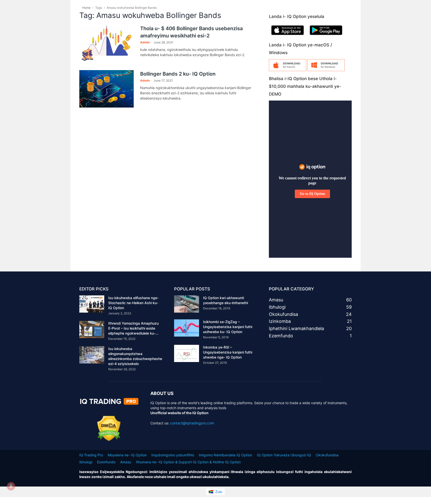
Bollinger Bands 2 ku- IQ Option (178, 74)
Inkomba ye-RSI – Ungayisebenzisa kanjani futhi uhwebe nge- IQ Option (227, 352)
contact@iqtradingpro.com (192, 423)
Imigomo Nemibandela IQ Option (225, 455)
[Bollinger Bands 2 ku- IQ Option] (106, 89)
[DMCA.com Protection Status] (108, 440)
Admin (145, 42)
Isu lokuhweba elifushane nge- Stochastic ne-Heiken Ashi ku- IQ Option (133, 303)
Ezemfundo (106, 462)
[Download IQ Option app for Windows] (326, 70)
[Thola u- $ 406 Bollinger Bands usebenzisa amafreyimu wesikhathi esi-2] (106, 43)
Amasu (125, 462)
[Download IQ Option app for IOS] (287, 36)
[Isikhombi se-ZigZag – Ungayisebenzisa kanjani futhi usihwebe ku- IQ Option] (186, 328)
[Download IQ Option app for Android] (326, 36)
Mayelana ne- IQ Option (127, 455)
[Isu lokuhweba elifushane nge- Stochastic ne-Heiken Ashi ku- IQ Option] (91, 304)
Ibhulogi (85, 462)
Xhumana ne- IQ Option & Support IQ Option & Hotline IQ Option (188, 462)
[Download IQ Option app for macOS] (287, 70)
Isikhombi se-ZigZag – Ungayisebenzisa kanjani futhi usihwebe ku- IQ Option (227, 327)
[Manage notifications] (11, 486)
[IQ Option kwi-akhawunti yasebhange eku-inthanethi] (186, 304)
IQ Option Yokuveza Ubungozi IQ (284, 455)
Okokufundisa (327, 455)
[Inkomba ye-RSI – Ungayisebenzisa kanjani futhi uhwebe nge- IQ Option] (186, 353)
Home (86, 7)
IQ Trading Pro (91, 455)
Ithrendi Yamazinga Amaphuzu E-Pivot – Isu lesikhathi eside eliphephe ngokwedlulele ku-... (133, 328)
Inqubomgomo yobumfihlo (172, 455)
